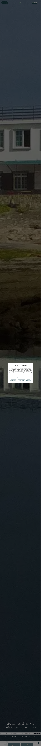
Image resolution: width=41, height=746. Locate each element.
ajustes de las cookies (20, 377)
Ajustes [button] (28, 380)
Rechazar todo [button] (21, 380)
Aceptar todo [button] (13, 380)
